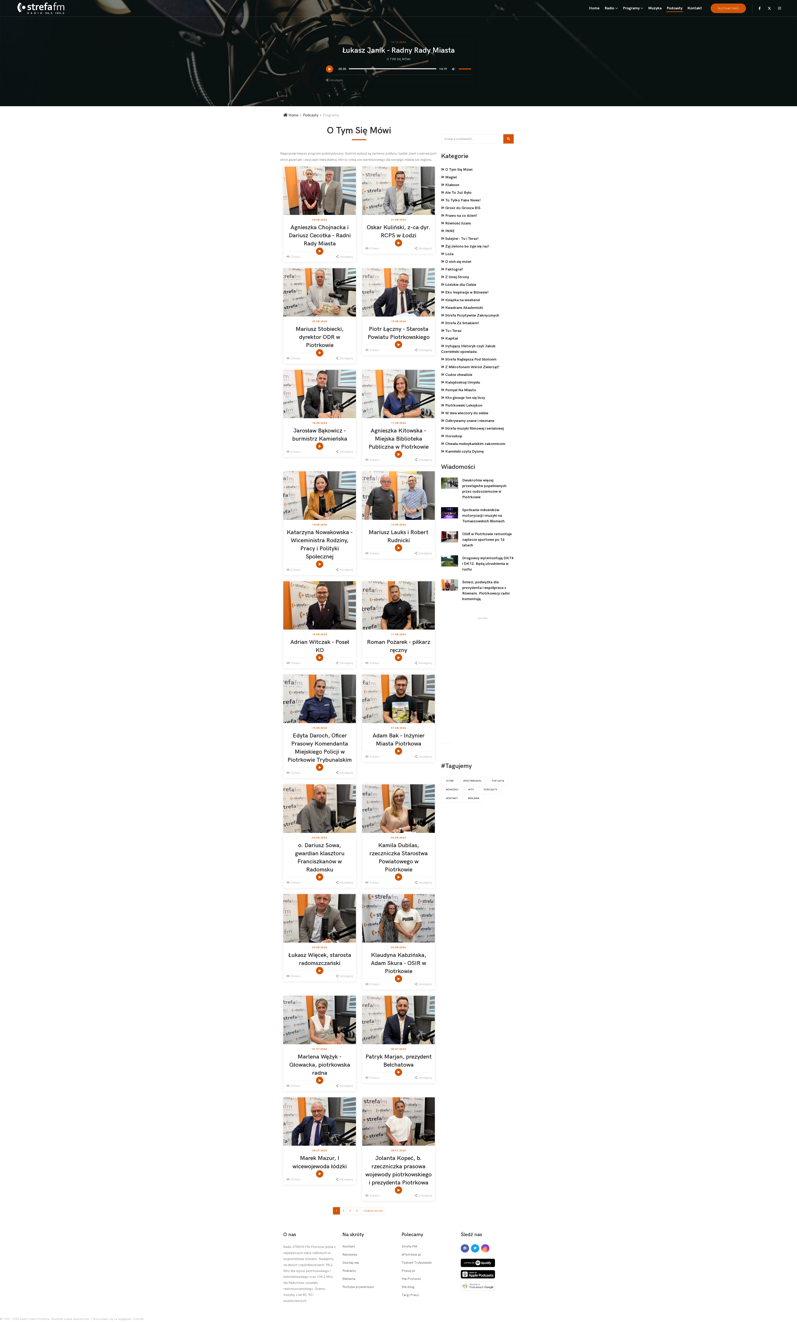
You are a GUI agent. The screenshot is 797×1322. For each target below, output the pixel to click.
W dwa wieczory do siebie (466, 413)
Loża (449, 254)
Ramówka (349, 1255)
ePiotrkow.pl (411, 1255)
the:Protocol (411, 1279)
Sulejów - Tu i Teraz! (461, 238)
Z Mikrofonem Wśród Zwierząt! (471, 367)
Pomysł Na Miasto (460, 390)
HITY (471, 789)
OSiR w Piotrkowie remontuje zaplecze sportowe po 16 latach (487, 539)
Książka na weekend (462, 300)
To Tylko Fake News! (462, 200)
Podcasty (674, 8)
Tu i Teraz (453, 331)
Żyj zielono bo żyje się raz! (466, 246)
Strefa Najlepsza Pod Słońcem (470, 359)
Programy (631, 8)
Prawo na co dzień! (460, 215)
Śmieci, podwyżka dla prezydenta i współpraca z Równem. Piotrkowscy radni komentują (486, 590)
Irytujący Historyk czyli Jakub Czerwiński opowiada (468, 349)
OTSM (450, 780)
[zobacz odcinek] (320, 251)
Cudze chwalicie (458, 375)
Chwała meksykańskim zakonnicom (474, 444)
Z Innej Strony (456, 277)
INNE (449, 231)
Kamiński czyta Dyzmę (464, 451)
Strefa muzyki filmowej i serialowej (474, 428)
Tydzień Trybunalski (417, 1263)
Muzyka (655, 8)
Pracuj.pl (408, 1271)
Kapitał (451, 338)
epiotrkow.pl (472, 780)
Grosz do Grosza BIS (462, 208)
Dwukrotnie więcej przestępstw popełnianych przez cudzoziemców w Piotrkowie (484, 488)
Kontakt (694, 8)
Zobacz (295, 256)
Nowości (452, 789)
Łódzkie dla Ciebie (460, 285)
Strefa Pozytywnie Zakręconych (471, 315)
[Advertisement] (482, 681)
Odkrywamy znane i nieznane (469, 421)
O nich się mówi (457, 262)
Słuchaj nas (350, 1263)
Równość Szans (457, 223)
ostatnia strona (373, 1210)
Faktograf (453, 269)
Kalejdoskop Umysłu (462, 382)
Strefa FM (409, 1247)
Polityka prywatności (358, 1287)
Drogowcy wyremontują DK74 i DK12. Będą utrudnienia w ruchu (487, 563)
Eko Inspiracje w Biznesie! (466, 292)
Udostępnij (335, 80)
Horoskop (453, 436)
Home (594, 8)
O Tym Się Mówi (399, 59)
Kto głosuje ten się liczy (464, 398)
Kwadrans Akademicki (463, 308)
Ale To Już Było (458, 192)
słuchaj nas (728, 8)
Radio (609, 8)
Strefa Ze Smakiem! (461, 323)
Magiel (450, 177)
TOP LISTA (497, 780)
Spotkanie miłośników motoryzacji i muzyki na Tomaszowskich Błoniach (483, 515)
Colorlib (138, 1319)
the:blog (408, 1287)
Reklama (473, 798)
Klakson (451, 185)
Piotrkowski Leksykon (463, 405)
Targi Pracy (410, 1295)
